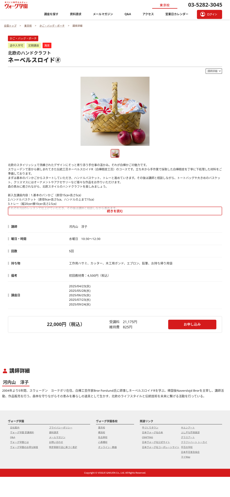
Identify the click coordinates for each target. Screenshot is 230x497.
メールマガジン (103, 14)
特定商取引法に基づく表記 (63, 447)
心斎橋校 (102, 442)
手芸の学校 (187, 447)
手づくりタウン (150, 427)
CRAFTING (147, 437)
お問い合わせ (56, 442)
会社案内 (14, 427)
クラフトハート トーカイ (194, 442)
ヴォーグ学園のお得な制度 (24, 447)
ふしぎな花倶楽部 (190, 432)
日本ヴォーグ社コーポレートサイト (160, 447)
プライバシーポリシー (60, 427)
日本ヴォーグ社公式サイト (156, 442)
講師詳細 (212, 71)
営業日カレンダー (176, 14)
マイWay (185, 456)
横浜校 (101, 432)
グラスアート (188, 437)
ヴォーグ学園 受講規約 (22, 432)
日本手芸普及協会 (190, 452)
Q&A (128, 14)
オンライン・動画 (107, 447)
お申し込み (192, 324)
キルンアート (188, 427)
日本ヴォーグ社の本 (152, 432)
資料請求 (75, 14)
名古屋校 (102, 437)
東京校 (101, 427)
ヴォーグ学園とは (19, 442)
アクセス (148, 14)
